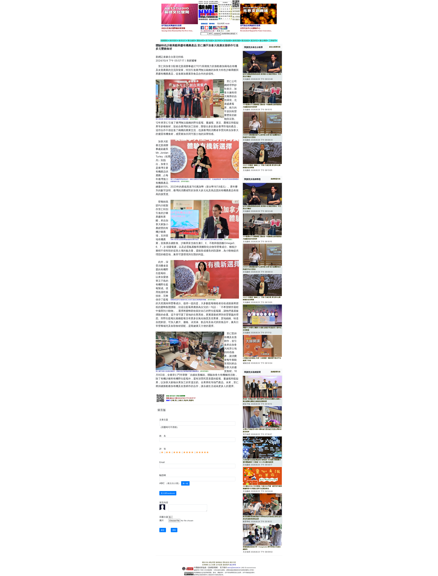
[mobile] (216, 27)
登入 (222, 31)
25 (223, 16)
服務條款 (219, 562)
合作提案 (219, 565)
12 (225, 11)
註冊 (228, 31)
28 (223, 7)
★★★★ (188, 452)
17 (221, 14)
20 (227, 14)
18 (223, 14)
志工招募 (212, 565)
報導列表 (274, 47)
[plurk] (206, 27)
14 (229, 11)
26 (225, 16)
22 (231, 14)
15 (231, 11)
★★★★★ (202, 452)
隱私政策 (226, 562)
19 (225, 14)
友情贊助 (205, 565)
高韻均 (191, 400)
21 (229, 14)
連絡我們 (226, 565)
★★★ (177, 452)
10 (221, 11)
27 (221, 7)
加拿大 (180, 400)
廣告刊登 (232, 562)
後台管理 (232, 565)
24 (221, 16)
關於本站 (205, 562)
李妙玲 (186, 400)
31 (229, 7)
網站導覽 (212, 562)
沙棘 (172, 400)
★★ (168, 452)
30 (227, 7)
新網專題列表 (275, 179)
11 (223, 11)
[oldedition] (223, 27)
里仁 (176, 400)
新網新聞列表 (275, 372)
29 (225, 7)
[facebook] (202, 27)
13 (227, 11)
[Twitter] (210, 27)
